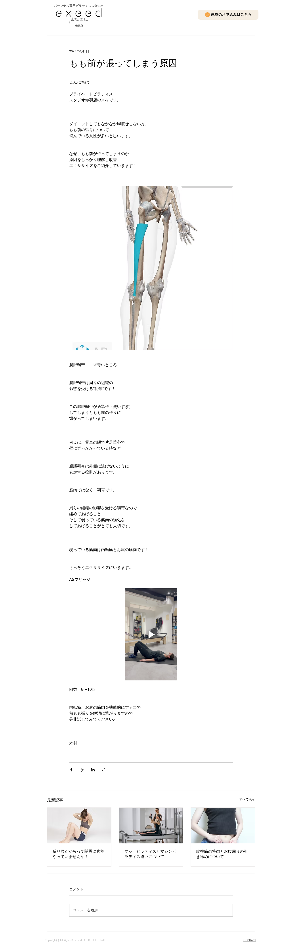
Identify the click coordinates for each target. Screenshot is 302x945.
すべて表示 (247, 799)
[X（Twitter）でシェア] (82, 770)
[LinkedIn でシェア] (93, 770)
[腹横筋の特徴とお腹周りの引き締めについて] (223, 825)
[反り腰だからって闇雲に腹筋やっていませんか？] (79, 825)
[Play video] (151, 634)
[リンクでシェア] (104, 770)
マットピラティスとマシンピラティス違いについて (150, 854)
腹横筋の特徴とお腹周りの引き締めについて (222, 854)
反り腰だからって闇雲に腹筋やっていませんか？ (78, 854)
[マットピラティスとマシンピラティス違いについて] (151, 825)
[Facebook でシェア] (71, 770)
